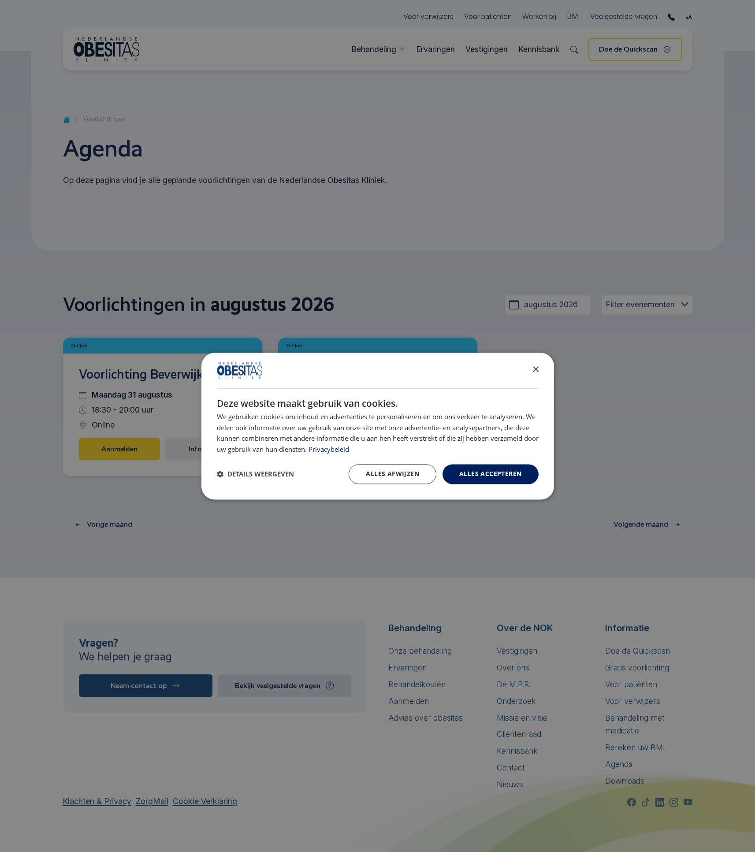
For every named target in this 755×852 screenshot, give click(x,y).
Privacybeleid (329, 449)
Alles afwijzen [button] (392, 473)
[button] (255, 474)
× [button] (535, 369)
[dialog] (377, 426)
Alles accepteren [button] (490, 473)
